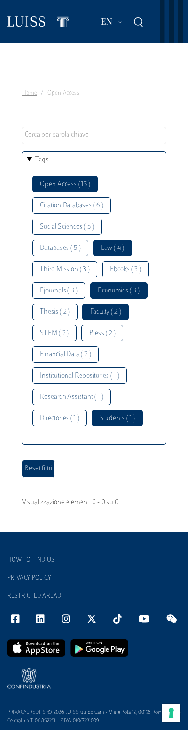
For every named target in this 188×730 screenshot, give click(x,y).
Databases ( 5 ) (60, 248)
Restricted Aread (34, 596)
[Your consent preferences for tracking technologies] (171, 713)
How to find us (30, 560)
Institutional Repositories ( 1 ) (79, 376)
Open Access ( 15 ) (65, 184)
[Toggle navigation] (161, 21)
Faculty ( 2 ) (105, 312)
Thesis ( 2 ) (55, 312)
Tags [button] (42, 159)
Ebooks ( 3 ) (125, 269)
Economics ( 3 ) (119, 290)
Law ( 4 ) (112, 248)
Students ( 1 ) (117, 418)
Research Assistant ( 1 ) (71, 397)
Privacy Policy (29, 578)
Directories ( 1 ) (59, 418)
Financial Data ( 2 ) (65, 354)
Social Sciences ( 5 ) (67, 227)
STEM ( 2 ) (54, 333)
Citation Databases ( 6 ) (71, 205)
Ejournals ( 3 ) (59, 290)
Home (29, 93)
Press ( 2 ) (102, 333)
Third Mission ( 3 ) (65, 269)
